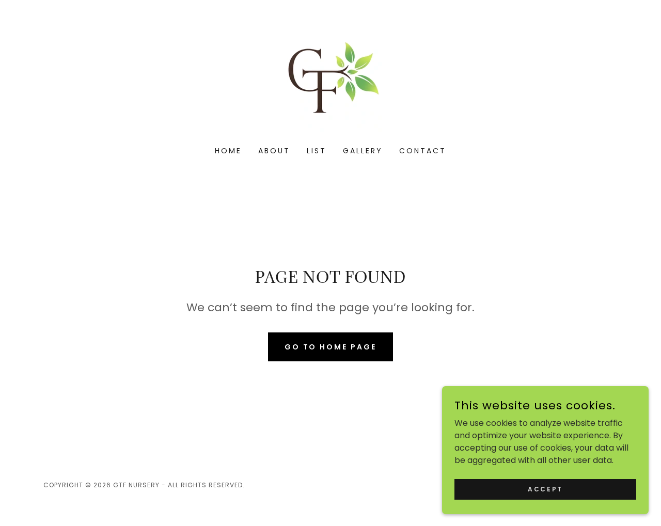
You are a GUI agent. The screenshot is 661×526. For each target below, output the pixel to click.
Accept (545, 488)
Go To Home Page (331, 347)
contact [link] (422, 151)
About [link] (274, 151)
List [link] (316, 151)
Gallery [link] (363, 151)
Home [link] (228, 151)
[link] (330, 80)
